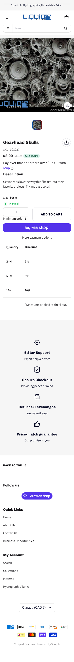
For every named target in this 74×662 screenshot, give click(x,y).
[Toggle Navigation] (7, 17)
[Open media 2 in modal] (37, 75)
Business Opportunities (18, 541)
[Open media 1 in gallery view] (37, 125)
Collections (10, 571)
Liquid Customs (26, 644)
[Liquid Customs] (37, 17)
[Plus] (25, 212)
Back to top (12, 465)
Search (7, 563)
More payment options (37, 237)
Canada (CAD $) (34, 607)
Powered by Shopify (48, 644)
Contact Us (10, 533)
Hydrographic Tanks (16, 587)
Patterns (8, 579)
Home (7, 517)
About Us (9, 525)
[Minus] (7, 212)
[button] (37, 28)
